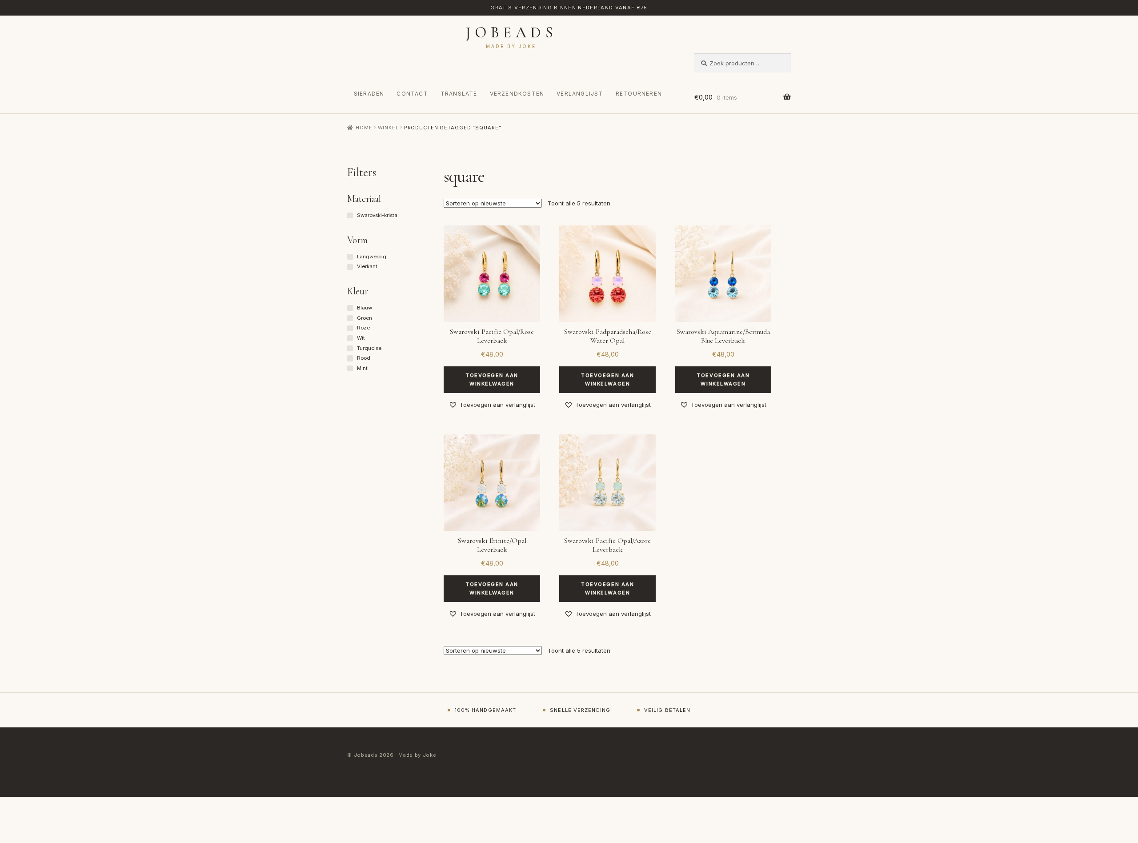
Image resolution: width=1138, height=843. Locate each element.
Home (364, 127)
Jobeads (511, 33)
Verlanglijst (580, 93)
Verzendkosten (517, 93)
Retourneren (639, 93)
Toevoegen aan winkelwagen (491, 379)
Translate (459, 93)
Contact (412, 93)
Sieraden (369, 93)
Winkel (388, 127)
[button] (492, 404)
